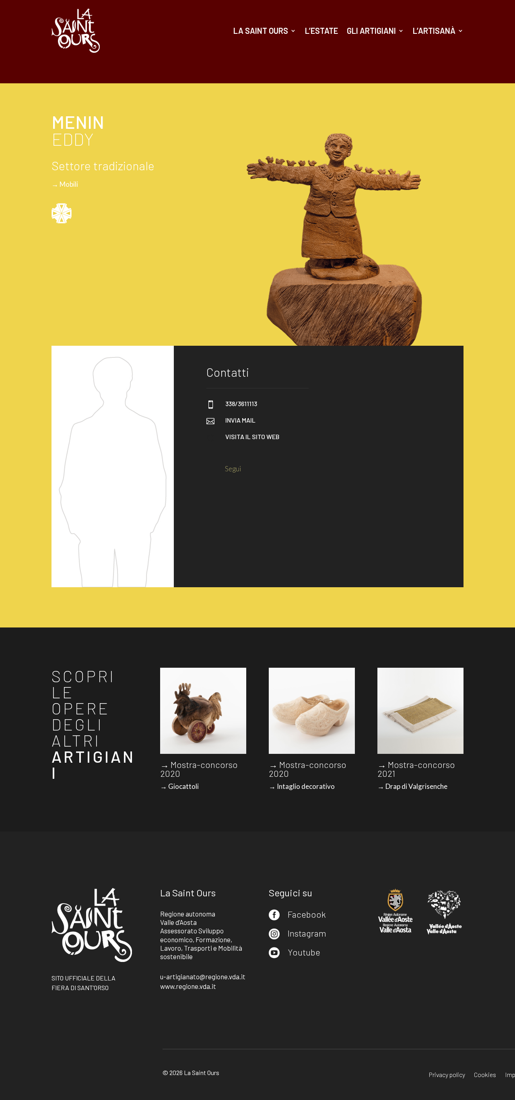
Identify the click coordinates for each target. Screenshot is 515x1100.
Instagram (307, 933)
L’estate (321, 30)
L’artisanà (434, 30)
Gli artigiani (371, 30)
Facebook (307, 914)
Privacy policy (447, 1075)
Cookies (485, 1075)
